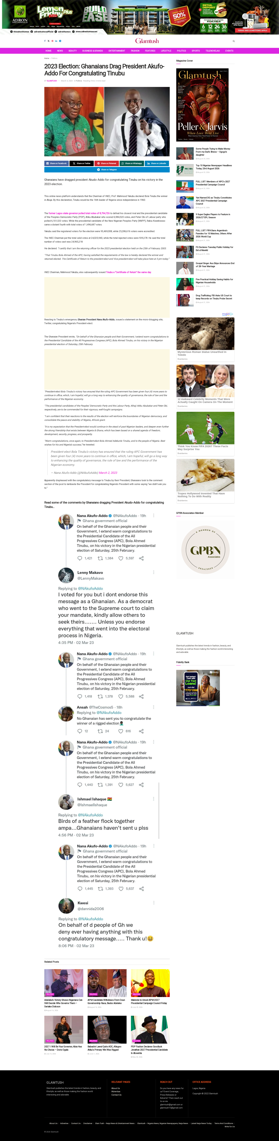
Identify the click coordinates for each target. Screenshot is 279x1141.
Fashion (135, 51)
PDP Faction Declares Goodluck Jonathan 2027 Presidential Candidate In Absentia (149, 1049)
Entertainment (117, 51)
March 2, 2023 (108, 472)
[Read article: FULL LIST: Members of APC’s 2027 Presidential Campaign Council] (185, 186)
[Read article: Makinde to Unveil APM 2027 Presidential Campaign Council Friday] (150, 983)
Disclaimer (87, 1123)
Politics (181, 51)
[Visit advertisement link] (139, 17)
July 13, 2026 (51, 1054)
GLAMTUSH (52, 81)
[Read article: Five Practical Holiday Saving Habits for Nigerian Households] (185, 284)
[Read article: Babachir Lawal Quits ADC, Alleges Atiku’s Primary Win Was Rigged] (107, 1029)
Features (150, 51)
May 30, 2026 (137, 1057)
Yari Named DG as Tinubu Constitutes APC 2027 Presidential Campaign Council (214, 200)
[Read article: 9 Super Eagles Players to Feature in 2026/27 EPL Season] (185, 219)
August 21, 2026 (203, 221)
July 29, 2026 (137, 1007)
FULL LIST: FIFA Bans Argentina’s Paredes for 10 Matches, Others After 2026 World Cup (214, 233)
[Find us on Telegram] (60, 41)
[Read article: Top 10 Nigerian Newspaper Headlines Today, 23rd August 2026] (185, 170)
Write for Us (230, 1126)
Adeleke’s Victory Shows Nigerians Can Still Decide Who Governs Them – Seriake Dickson (63, 1003)
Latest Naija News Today (201, 1123)
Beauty (73, 51)
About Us (115, 1088)
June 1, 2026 (94, 1054)
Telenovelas (213, 51)
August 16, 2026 (52, 1010)
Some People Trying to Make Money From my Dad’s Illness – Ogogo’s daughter (213, 151)
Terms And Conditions (223, 1123)
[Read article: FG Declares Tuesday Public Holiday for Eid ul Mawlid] (185, 252)
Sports (196, 51)
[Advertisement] (107, 297)
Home (48, 51)
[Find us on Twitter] (49, 41)
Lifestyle (166, 51)
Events (229, 51)
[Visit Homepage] (147, 41)
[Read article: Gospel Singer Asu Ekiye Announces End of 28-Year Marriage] (185, 268)
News (60, 51)
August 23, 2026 (203, 159)
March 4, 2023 (67, 81)
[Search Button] (234, 41)
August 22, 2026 (203, 188)
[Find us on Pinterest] (52, 41)
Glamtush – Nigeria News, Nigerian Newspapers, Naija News (162, 1123)
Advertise (115, 1091)
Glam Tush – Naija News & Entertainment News (114, 1123)
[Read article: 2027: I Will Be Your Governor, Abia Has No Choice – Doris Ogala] (63, 1029)
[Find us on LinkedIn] (56, 41)
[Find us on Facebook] (44, 41)
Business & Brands (93, 51)
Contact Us (116, 1095)
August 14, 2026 (95, 1007)
